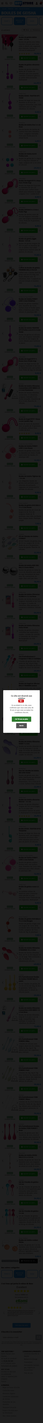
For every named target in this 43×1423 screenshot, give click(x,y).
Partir (21, 726)
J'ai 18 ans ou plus (21, 719)
